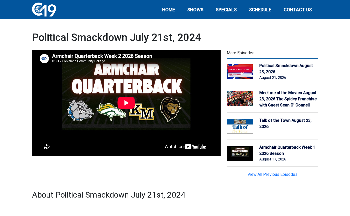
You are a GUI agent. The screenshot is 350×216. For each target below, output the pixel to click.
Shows (195, 9)
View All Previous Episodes (272, 174)
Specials (226, 9)
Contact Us (298, 9)
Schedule (260, 9)
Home (168, 9)
